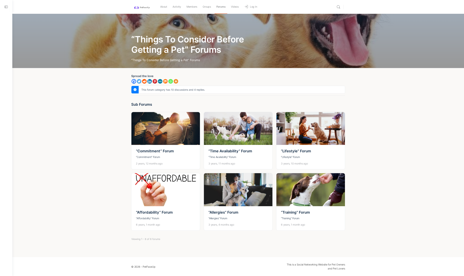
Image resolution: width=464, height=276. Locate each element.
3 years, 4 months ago (221, 224)
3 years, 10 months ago (294, 163)
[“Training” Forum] (310, 189)
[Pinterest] (155, 81)
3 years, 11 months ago (221, 163)
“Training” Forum (295, 212)
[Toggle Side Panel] (6, 7)
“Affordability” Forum (154, 212)
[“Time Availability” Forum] (238, 128)
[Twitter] (139, 81)
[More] (176, 81)
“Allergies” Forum (223, 212)
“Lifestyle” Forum (296, 151)
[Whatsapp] (170, 81)
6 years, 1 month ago (148, 224)
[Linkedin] (149, 81)
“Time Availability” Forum (230, 151)
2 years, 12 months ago (149, 163)
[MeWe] (160, 81)
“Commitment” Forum (155, 151)
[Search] (338, 7)
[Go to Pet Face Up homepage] (141, 6)
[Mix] (165, 81)
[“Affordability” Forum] (165, 189)
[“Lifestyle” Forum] (310, 128)
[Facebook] (134, 81)
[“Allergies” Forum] (238, 189)
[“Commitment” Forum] (165, 128)
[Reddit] (144, 81)
